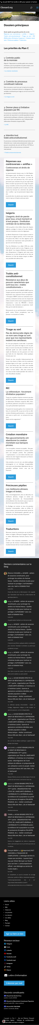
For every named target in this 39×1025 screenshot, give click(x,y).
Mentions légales (9, 1020)
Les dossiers (8, 915)
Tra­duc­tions (23, 40)
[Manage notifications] (3, 1021)
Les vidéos (8, 918)
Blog (6, 920)
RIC (8, 388)
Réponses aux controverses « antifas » (19, 162)
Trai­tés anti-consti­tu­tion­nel (12, 36)
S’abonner (8, 910)
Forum (7, 904)
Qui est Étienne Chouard (26, 1018)
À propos (7, 923)
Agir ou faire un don (14, 934)
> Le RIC (6, 124)
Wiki (6, 907)
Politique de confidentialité (25, 1020)
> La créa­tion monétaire (11, 71)
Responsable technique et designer (14, 1022)
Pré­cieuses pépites (13, 40)
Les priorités (8, 912)
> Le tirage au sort (9, 97)
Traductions (12, 529)
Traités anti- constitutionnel (14, 275)
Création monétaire (16, 434)
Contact (7, 925)
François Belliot (13, 850)
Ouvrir (11, 204)
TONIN (10, 814)
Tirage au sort (26, 36)
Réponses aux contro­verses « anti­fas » (16, 34)
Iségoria (10, 213)
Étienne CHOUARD (14, 573)
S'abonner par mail (14, 983)
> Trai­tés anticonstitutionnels (12, 152)
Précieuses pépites (16, 485)
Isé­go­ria (31, 34)
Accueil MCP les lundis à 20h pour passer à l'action (19, 2)
